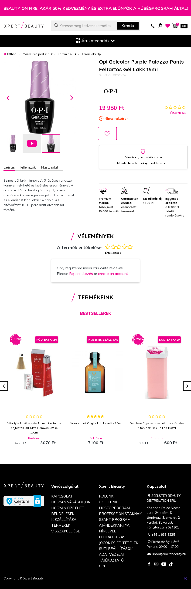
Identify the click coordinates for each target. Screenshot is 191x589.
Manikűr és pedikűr (35, 54)
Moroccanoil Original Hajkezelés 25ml (95, 423)
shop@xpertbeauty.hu (169, 554)
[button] (7, 97)
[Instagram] (156, 564)
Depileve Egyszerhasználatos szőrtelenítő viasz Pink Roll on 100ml (157, 425)
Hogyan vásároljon (70, 502)
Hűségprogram (114, 508)
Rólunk (106, 496)
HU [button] (184, 26)
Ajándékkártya (114, 525)
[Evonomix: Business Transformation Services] (185, 578)
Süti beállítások (116, 548)
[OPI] (110, 91)
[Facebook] (149, 564)
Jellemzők (28, 167)
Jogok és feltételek (118, 543)
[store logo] (23, 25)
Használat (49, 167)
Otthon (11, 54)
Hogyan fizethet (67, 508)
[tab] (11, 168)
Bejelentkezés (81, 273)
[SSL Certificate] (23, 500)
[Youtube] (163, 564)
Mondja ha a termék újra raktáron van (143, 163)
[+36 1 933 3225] (153, 25)
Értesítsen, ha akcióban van (143, 157)
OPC (102, 566)
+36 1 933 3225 (163, 534)
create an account (113, 273)
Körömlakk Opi (92, 54)
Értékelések (178, 113)
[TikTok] (171, 564)
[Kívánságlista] (167, 25)
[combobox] (95, 25)
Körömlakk (65, 54)
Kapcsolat (62, 496)
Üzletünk (108, 502)
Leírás (9, 167)
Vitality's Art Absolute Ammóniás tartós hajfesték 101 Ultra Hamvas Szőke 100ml (34, 427)
